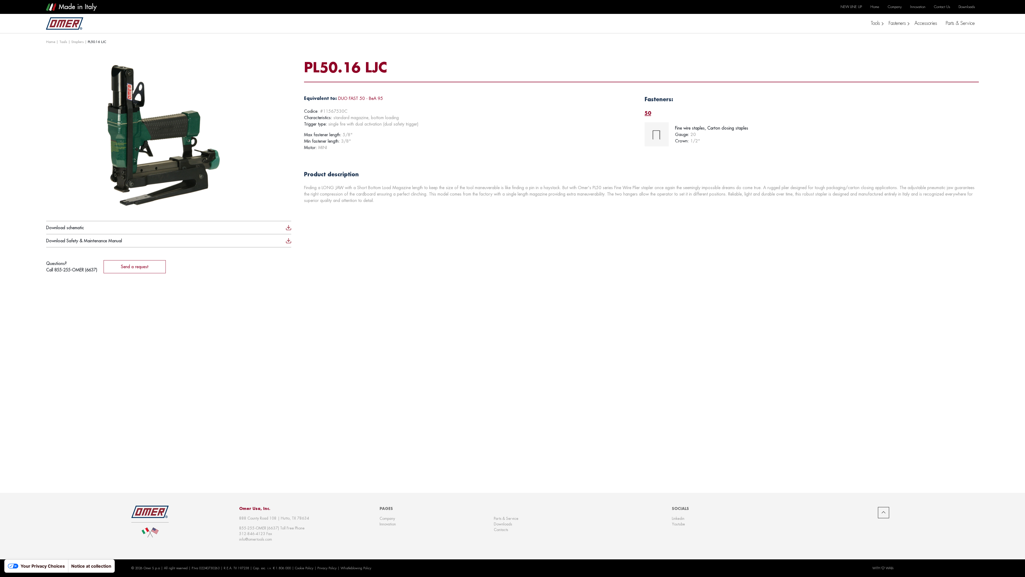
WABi (890, 568)
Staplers (77, 42)
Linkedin (678, 518)
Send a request (134, 266)
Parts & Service (506, 518)
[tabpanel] (812, 134)
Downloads (503, 524)
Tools (63, 42)
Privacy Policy (327, 568)
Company (387, 518)
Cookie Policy (304, 568)
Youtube (678, 524)
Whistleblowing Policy (356, 568)
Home (50, 42)
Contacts (501, 529)
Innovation (388, 524)
